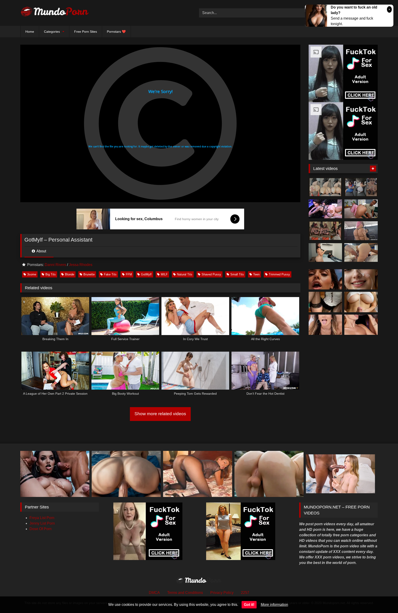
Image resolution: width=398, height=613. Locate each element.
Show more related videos (160, 413)
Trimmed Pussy (279, 274)
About (41, 251)
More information (274, 605)
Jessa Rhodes (80, 265)
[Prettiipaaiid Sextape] (325, 230)
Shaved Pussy (211, 274)
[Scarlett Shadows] (325, 208)
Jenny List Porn (42, 523)
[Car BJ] (361, 187)
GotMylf (146, 274)
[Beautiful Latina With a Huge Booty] (325, 252)
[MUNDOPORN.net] (54, 13)
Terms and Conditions (185, 593)
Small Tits (237, 274)
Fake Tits (110, 274)
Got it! (249, 605)
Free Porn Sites (85, 31)
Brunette (89, 274)
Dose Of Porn (40, 529)
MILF (164, 274)
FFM (129, 274)
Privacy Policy (222, 593)
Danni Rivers (55, 265)
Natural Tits (184, 274)
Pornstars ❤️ (116, 31)
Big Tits (50, 274)
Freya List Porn (41, 518)
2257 (245, 593)
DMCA (154, 593)
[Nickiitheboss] (325, 187)
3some (31, 274)
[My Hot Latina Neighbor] (361, 252)
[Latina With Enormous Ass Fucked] (361, 230)
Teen (256, 274)
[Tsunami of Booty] (361, 208)
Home (29, 31)
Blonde (69, 274)
